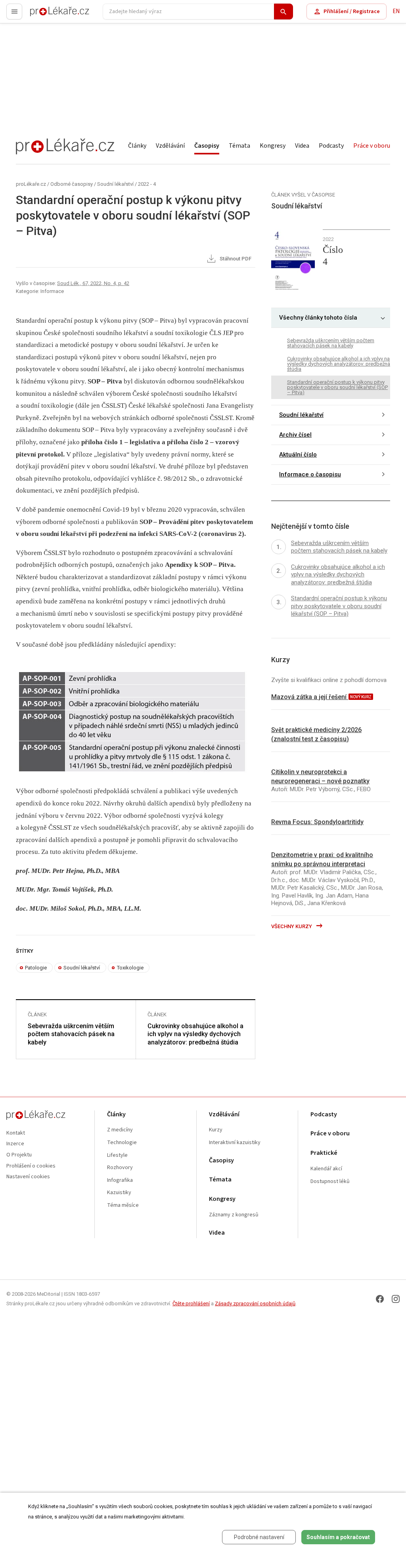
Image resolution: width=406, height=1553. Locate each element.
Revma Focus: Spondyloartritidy (317, 822)
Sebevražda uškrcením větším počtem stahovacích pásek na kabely (71, 1034)
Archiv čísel (295, 434)
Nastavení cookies (28, 1177)
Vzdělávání (170, 145)
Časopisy (206, 145)
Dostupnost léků (330, 1181)
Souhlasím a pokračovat (338, 1537)
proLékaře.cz (46, 15)
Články (137, 145)
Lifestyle (117, 1155)
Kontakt (15, 1133)
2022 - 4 (147, 184)
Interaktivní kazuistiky (234, 1142)
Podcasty (331, 145)
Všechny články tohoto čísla (318, 317)
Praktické (323, 1153)
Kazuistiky (119, 1193)
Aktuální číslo (298, 454)
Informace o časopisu (310, 474)
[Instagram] (396, 1299)
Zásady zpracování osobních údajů (255, 1303)
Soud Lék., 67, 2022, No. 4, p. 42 (93, 283)
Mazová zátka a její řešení (309, 697)
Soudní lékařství (115, 184)
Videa (302, 145)
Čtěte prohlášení (191, 1303)
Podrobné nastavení (259, 1537)
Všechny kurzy (292, 926)
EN (396, 11)
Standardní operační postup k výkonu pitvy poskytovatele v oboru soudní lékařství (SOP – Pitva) (337, 387)
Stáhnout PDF (234, 259)
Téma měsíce (123, 1205)
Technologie (122, 1142)
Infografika (120, 1180)
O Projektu (19, 1155)
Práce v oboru (371, 145)
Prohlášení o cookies (31, 1166)
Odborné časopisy (71, 184)
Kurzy (215, 1130)
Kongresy (272, 145)
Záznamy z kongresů (234, 1215)
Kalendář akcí (326, 1169)
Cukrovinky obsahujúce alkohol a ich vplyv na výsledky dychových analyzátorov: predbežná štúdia (195, 1034)
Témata (239, 145)
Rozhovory (120, 1167)
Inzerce (15, 1144)
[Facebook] (380, 1299)
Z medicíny (120, 1130)
